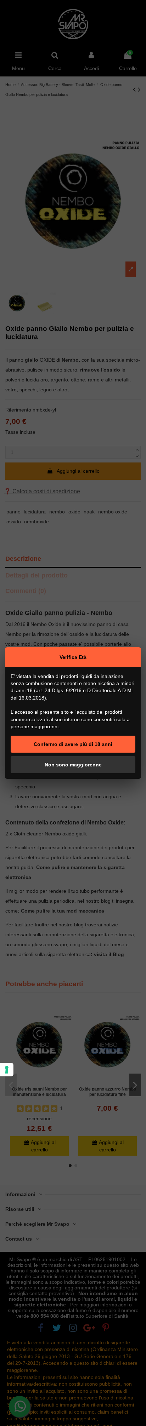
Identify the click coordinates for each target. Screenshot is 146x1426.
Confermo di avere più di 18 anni (73, 744)
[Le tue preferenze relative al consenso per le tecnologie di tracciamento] (6, 1069)
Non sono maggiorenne (73, 764)
